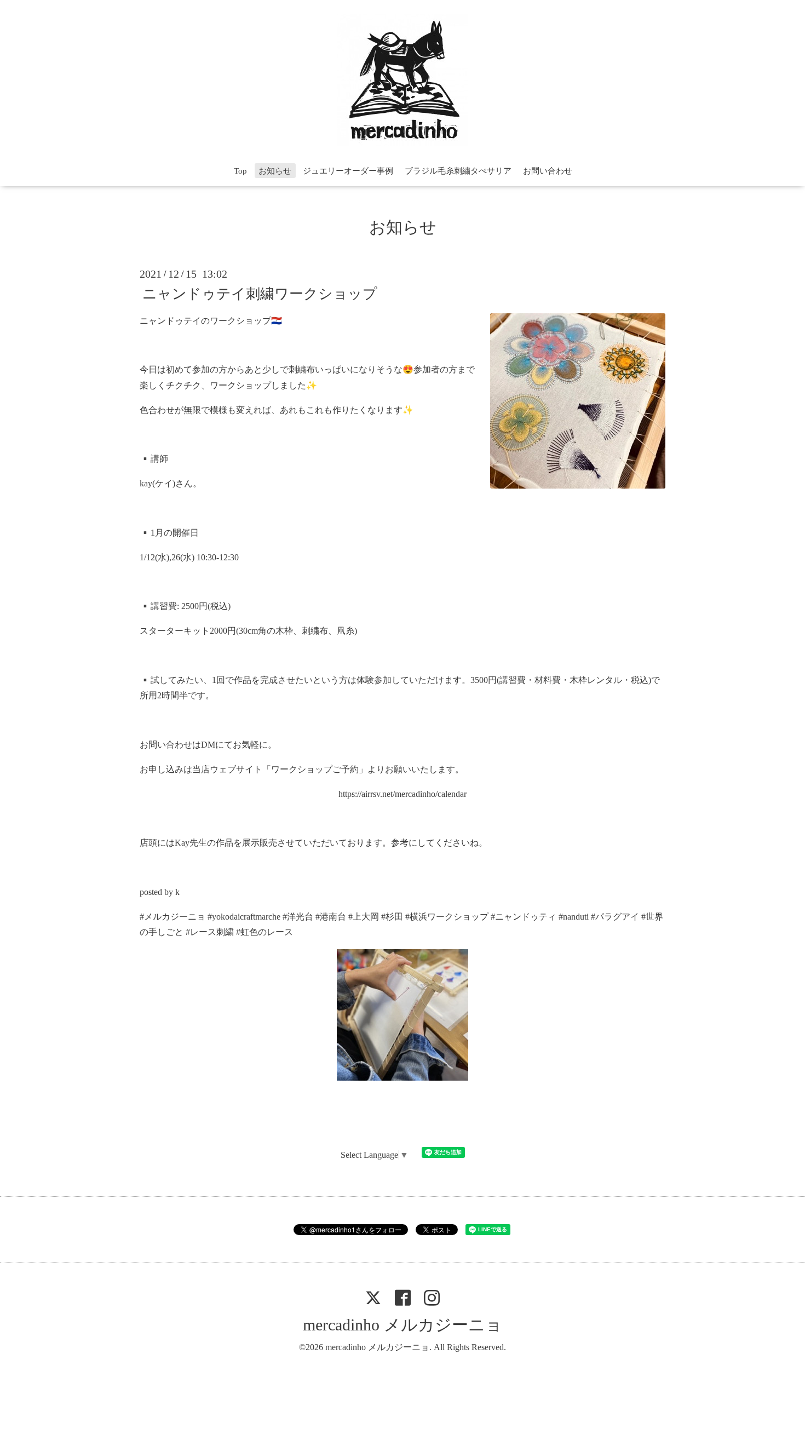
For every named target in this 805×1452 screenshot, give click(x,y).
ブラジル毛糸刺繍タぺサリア (458, 171)
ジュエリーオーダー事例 (348, 171)
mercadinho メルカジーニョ (402, 1325)
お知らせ (274, 171)
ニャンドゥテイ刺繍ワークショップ (259, 293)
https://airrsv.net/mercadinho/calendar (402, 794)
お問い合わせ (547, 171)
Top (240, 171)
